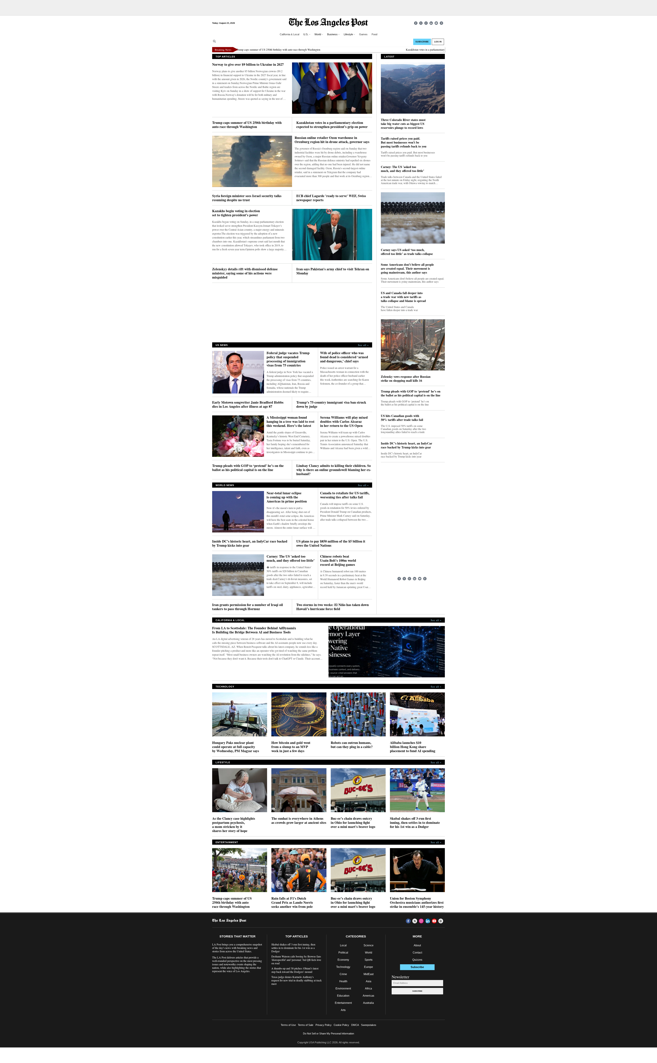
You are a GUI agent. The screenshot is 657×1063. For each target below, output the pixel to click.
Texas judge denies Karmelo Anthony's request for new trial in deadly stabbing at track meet (296, 980)
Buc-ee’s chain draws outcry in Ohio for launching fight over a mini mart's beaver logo (353, 822)
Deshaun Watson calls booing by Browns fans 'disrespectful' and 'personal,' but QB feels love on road (296, 960)
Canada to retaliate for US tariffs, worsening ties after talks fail (344, 495)
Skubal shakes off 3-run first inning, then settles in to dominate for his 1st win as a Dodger (415, 822)
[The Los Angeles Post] (328, 23)
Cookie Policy (341, 1024)
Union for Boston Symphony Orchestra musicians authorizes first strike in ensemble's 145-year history (417, 902)
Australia (368, 1002)
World (368, 952)
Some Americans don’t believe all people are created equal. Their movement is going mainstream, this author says (407, 268)
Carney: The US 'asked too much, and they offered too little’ (291, 558)
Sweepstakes (368, 1024)
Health (343, 981)
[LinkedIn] (431, 23)
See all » (363, 345)
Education (343, 995)
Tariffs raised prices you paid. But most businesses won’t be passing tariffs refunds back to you (403, 142)
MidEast (368, 974)
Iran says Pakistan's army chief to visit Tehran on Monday (332, 271)
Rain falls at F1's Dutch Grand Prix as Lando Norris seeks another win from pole (292, 902)
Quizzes (417, 959)
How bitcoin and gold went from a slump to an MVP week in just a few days (290, 747)
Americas (368, 995)
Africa (368, 988)
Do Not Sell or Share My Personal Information (328, 1033)
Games (363, 34)
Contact (417, 952)
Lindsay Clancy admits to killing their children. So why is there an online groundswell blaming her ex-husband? (333, 470)
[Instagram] (426, 23)
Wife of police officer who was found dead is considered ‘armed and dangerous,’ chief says (344, 357)
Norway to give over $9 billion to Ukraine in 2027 (248, 64)
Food (374, 34)
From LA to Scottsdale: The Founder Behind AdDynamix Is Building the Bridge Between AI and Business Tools (254, 630)
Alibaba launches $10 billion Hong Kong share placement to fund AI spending (412, 747)
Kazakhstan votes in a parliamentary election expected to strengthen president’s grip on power (412, 49)
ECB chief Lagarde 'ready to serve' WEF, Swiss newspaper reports (331, 198)
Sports (368, 959)
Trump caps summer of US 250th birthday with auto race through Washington (247, 125)
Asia (368, 981)
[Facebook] (415, 23)
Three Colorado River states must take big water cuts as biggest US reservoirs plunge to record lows (403, 124)
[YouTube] (436, 23)
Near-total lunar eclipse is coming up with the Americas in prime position (287, 497)
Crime (343, 974)
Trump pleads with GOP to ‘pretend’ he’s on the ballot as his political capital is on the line (248, 468)
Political (343, 952)
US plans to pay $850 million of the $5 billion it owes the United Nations (330, 543)
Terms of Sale (305, 1024)
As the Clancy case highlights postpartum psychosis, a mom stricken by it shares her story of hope (233, 824)
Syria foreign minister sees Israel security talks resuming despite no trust (246, 198)
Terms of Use (288, 1024)
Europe (368, 966)
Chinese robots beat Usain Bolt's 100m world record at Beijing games (338, 560)
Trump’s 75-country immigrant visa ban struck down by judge (331, 404)
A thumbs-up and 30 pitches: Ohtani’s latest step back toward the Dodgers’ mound (294, 970)
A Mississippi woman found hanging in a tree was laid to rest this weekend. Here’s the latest (290, 421)
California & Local (289, 34)
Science (368, 945)
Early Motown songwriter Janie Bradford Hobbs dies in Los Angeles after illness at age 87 (248, 404)
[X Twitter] (421, 23)
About (417, 945)
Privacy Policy (323, 1024)
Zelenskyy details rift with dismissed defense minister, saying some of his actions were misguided (245, 273)
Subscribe (417, 991)
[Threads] (441, 23)
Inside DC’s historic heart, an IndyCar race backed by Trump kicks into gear (249, 543)
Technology (343, 966)
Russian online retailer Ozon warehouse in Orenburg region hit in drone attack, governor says (332, 140)
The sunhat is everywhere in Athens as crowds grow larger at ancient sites (298, 820)
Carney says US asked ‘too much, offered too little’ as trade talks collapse (407, 252)
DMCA (355, 1024)
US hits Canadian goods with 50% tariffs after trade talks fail (402, 418)
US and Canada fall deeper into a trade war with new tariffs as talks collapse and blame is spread (403, 297)
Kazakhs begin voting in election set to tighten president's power (236, 213)
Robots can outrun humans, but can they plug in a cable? (352, 745)
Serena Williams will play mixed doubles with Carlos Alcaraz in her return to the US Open (344, 421)
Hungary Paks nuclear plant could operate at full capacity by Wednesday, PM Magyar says (235, 747)
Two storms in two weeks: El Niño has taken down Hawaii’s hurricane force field (332, 607)
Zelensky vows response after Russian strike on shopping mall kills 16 (405, 379)
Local (343, 945)
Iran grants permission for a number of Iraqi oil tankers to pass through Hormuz (247, 607)
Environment (343, 988)
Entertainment (343, 1002)
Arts (343, 1010)
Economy (343, 959)
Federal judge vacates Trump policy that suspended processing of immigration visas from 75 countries (288, 359)
